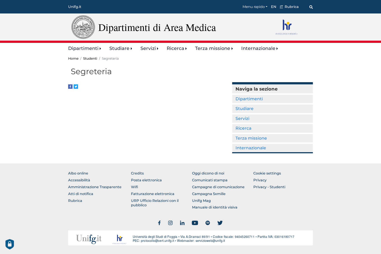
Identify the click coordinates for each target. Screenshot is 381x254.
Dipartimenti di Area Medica (157, 27)
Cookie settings (267, 173)
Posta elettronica (146, 180)
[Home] (83, 27)
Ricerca (175, 48)
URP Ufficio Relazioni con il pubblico (155, 203)
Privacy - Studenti (269, 187)
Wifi (134, 187)
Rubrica (292, 7)
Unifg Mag (201, 201)
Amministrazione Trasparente (94, 187)
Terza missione (212, 48)
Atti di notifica (80, 194)
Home (73, 59)
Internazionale (258, 48)
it (281, 7)
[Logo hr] (292, 26)
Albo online (78, 173)
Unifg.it (74, 7)
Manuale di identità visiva (214, 207)
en (273, 7)
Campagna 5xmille (209, 194)
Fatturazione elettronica (152, 194)
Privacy (260, 180)
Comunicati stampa (210, 180)
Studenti (90, 59)
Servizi (148, 48)
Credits (137, 173)
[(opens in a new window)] (70, 86)
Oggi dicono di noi (208, 173)
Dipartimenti (83, 48)
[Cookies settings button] (10, 244)
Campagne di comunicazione (218, 187)
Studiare (119, 48)
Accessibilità (79, 180)
